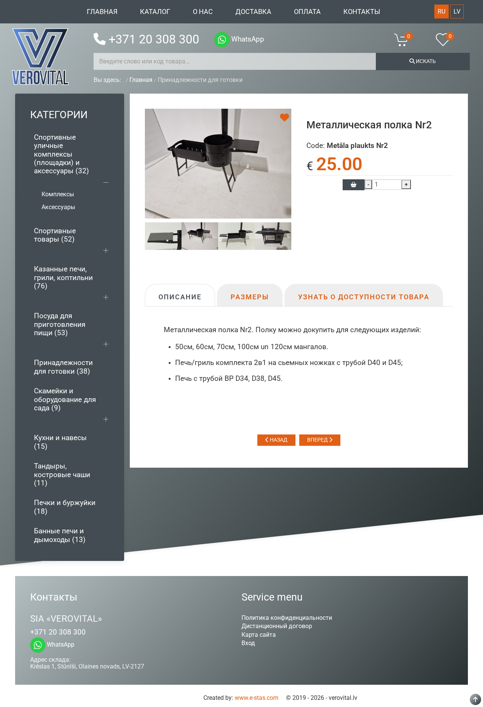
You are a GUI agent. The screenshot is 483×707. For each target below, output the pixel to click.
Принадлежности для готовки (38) (63, 366)
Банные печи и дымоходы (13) (60, 535)
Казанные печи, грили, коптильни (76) (63, 277)
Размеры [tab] (250, 297)
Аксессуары (58, 207)
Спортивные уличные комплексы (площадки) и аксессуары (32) (61, 154)
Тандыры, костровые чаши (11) (62, 474)
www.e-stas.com (256, 697)
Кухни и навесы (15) (60, 441)
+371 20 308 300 (154, 39)
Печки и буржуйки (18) (64, 506)
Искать (425, 61)
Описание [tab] (180, 297)
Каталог (155, 11)
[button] (406, 39)
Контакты (361, 11)
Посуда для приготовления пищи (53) (59, 324)
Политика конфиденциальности (287, 617)
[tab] (163, 235)
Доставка (253, 11)
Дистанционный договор (277, 626)
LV (457, 11)
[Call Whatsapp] (221, 39)
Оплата (307, 11)
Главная (102, 11)
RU (441, 11)
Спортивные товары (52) (55, 234)
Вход (248, 643)
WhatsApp (246, 39)
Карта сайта (259, 634)
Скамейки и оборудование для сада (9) (65, 399)
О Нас (203, 11)
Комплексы (58, 194)
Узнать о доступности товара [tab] (363, 297)
